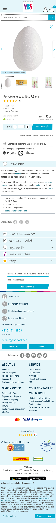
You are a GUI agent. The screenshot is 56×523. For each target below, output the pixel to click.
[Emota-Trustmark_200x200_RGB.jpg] (47, 446)
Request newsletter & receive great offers (28, 273)
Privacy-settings (8, 402)
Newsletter (33, 376)
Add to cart (40, 126)
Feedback (42, 346)
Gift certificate (35, 369)
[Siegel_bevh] (15, 447)
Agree (50, 516)
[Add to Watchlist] (51, 27)
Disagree (40, 516)
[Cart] (52, 9)
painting (39, 185)
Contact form (14, 346)
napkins (48, 182)
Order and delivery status (39, 407)
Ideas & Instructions (37, 379)
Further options (9, 516)
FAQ (30, 382)
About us (6, 369)
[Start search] (51, 17)
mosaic (4, 185)
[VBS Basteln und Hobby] (28, 6)
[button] (4, 49)
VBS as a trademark (10, 376)
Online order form (9, 393)
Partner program (9, 372)
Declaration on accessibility (13, 409)
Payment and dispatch (11, 396)
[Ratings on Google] (28, 433)
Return (5, 406)
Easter (18, 173)
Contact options (35, 404)
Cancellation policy (10, 399)
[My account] (45, 9)
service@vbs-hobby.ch (44, 401)
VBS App (5, 412)
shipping (50, 119)
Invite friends (34, 372)
